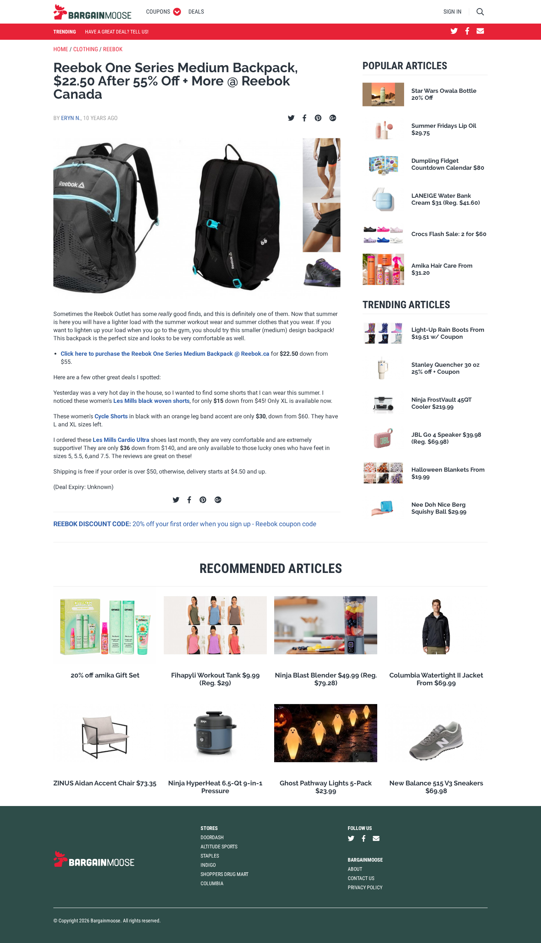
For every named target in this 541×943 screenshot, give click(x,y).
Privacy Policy (365, 887)
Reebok (113, 49)
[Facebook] (304, 118)
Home (60, 49)
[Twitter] (291, 118)
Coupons (158, 11)
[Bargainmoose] (92, 12)
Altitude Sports (219, 846)
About (355, 869)
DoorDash (212, 837)
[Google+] (332, 118)
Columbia (212, 883)
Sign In (452, 11)
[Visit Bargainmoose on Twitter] (454, 31)
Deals (196, 11)
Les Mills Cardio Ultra (121, 439)
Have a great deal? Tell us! (116, 32)
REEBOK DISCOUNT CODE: (92, 524)
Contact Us (361, 878)
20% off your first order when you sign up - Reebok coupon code (224, 524)
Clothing (85, 49)
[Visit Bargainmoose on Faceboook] (467, 31)
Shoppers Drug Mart (224, 874)
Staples (210, 856)
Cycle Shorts (111, 416)
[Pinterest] (318, 118)
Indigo (208, 865)
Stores (209, 828)
